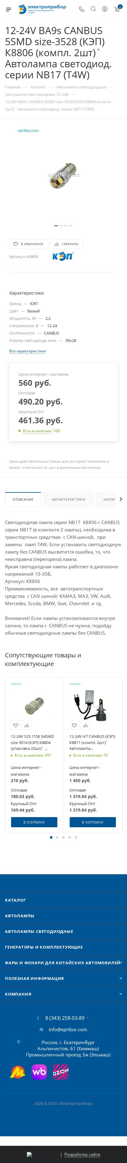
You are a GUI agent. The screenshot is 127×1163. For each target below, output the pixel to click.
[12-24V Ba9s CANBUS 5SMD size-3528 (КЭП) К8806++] (63, 174)
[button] (51, 837)
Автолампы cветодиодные (39, 931)
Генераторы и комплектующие (44, 947)
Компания (18, 994)
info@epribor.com (68, 1029)
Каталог (15, 900)
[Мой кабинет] (105, 9)
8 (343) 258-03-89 (64, 1018)
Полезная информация (34, 978)
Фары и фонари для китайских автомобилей (63, 962)
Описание (23, 499)
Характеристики (68, 499)
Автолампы (20, 915)
